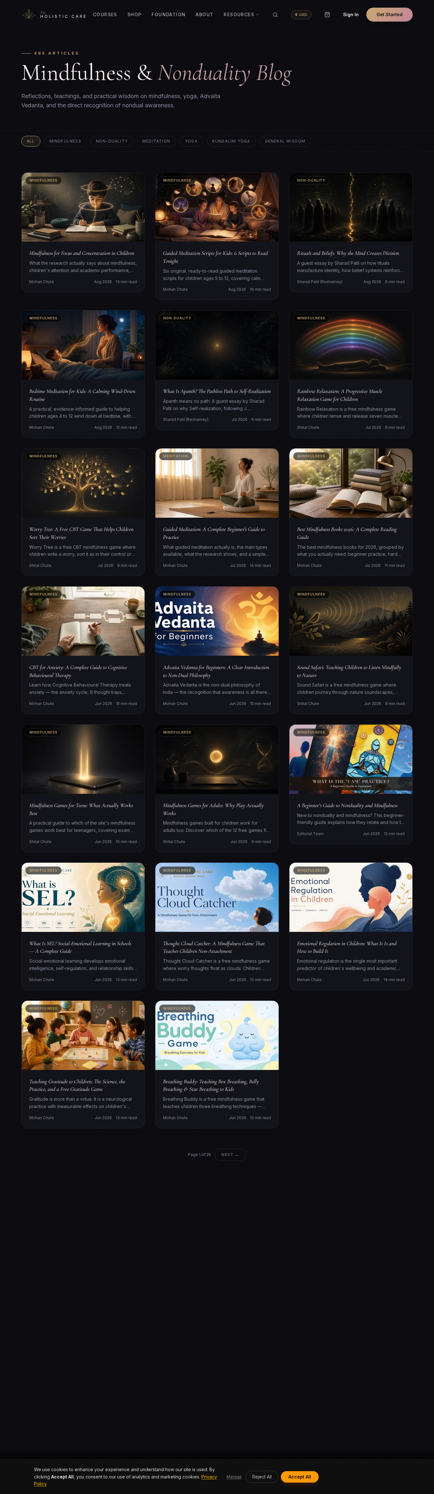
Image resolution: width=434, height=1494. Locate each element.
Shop (134, 14)
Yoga (191, 141)
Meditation (156, 141)
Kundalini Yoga (231, 141)
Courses (105, 14)
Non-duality (112, 141)
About (205, 14)
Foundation (169, 14)
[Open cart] (327, 14)
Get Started (389, 14)
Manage (234, 1476)
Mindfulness (65, 141)
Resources (239, 14)
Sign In (351, 14)
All (31, 141)
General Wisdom (285, 141)
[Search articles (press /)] (275, 14)
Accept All (299, 1476)
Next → (230, 1154)
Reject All (262, 1476)
